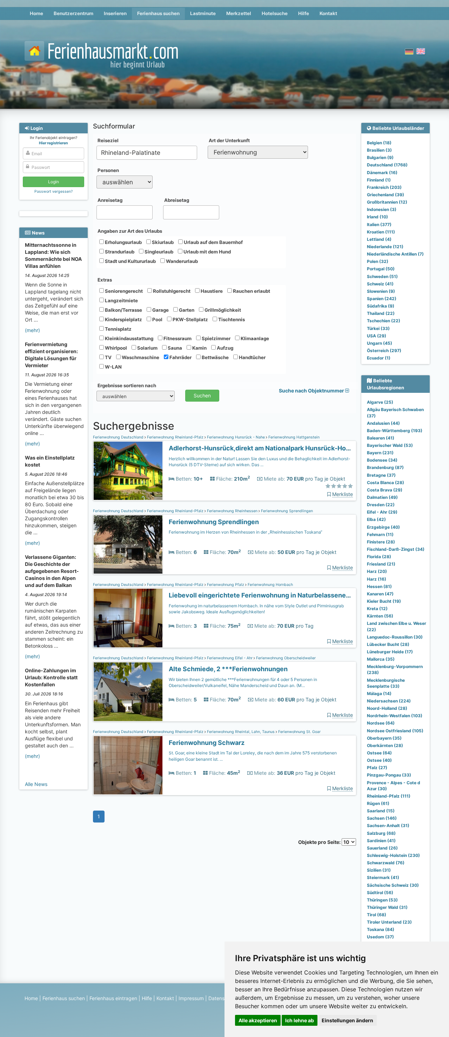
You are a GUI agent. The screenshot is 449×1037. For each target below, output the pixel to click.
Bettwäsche (215, 357)
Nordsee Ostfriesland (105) (395, 730)
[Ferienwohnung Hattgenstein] (128, 471)
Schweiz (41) (380, 283)
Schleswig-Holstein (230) (393, 855)
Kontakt (328, 13)
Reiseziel (108, 140)
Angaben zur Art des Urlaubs (130, 231)
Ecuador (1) (378, 358)
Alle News (36, 784)
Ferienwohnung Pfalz (225, 584)
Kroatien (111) (381, 232)
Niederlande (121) (385, 246)
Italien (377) (379, 224)
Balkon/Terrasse (123, 310)
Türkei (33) (378, 328)
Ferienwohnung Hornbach (270, 584)
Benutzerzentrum (73, 13)
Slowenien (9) (381, 291)
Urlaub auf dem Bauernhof (213, 242)
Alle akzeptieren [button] (258, 1020)
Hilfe (303, 13)
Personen (108, 170)
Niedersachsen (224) (389, 701)
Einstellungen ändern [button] (347, 1020)
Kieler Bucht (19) (384, 601)
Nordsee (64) (381, 723)
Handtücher (252, 357)
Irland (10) (377, 216)
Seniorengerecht (123, 291)
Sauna (174, 348)
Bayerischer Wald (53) (390, 445)
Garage (160, 310)
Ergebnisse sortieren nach (127, 385)
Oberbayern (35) (384, 738)
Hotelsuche (275, 13)
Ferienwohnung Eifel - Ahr (230, 658)
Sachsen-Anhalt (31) (388, 825)
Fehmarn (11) (380, 534)
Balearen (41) (380, 438)
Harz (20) (377, 571)
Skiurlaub (162, 242)
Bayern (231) (380, 452)
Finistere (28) (381, 541)
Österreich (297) (384, 350)
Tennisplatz (118, 329)
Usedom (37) (380, 936)
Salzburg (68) (381, 833)
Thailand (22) (381, 313)
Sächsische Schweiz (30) (393, 885)
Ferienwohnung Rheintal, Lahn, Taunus (241, 731)
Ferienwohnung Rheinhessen (232, 511)
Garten (186, 310)
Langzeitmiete (121, 300)
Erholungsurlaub (123, 242)
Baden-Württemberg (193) (394, 430)
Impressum (191, 998)
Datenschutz (222, 998)
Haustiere (211, 291)
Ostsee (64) (379, 752)
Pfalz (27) (377, 767)
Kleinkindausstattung (128, 338)
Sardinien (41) (381, 840)
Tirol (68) (376, 914)
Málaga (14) (379, 693)
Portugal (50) (381, 268)
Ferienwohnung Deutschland (119, 437)
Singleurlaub (158, 252)
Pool (156, 319)
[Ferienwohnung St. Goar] (128, 765)
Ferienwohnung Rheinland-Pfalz (175, 437)
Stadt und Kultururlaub (130, 261)
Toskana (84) (380, 929)
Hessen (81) (379, 586)
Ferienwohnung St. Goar (299, 731)
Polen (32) (377, 261)
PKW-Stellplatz (190, 319)
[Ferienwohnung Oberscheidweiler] (128, 691)
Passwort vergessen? (53, 191)
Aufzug (224, 348)
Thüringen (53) (382, 900)
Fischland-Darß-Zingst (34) (395, 549)
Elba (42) (376, 519)
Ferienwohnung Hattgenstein (293, 437)
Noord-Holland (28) (387, 708)
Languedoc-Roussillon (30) (395, 637)
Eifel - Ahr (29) (382, 512)
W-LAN (113, 367)
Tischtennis (231, 319)
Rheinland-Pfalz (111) (388, 796)
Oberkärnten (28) (385, 745)
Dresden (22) (381, 504)
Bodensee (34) (382, 460)
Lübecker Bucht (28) (388, 644)
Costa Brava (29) (384, 490)
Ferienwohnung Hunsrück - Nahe (236, 437)
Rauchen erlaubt (251, 291)
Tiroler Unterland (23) (389, 922)
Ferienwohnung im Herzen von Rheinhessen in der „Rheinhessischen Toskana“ (245, 532)
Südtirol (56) (380, 892)
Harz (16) (376, 579)
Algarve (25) (380, 402)
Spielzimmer (215, 338)
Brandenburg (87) (385, 467)
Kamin (199, 348)
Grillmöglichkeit (222, 310)
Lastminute (203, 13)
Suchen (202, 395)
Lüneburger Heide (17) (390, 651)
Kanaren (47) (380, 593)
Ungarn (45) (379, 343)
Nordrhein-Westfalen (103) (394, 715)
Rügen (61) (378, 803)
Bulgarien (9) (380, 157)
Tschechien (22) (383, 320)
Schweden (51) (382, 276)
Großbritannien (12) (387, 202)
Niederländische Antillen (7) (395, 254)
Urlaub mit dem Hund (206, 252)
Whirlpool (115, 348)
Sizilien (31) (379, 870)
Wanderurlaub (181, 261)
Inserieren (115, 13)
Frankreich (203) (384, 187)
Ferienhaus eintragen (113, 998)
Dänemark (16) (382, 172)
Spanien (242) (381, 298)
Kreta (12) (377, 608)
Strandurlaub (119, 252)
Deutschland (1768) (387, 164)
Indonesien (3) (381, 209)
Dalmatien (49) (382, 497)
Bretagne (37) (381, 475)
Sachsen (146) (382, 818)
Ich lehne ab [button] (299, 1020)
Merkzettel (238, 13)
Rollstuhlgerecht (171, 291)
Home (36, 13)
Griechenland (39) (385, 194)
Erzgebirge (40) (383, 527)
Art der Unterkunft (229, 140)
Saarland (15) (381, 810)
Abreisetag (176, 200)
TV (108, 357)
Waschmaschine (140, 357)
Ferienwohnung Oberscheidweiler (285, 658)
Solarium (147, 348)
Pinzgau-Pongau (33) (389, 775)
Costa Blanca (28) (385, 482)
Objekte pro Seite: (320, 842)
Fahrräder (180, 357)
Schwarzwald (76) (385, 862)
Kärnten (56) (380, 616)
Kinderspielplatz (123, 319)
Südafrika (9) (380, 306)
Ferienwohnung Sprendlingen (286, 511)
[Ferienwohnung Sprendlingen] (128, 544)
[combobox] (146, 153)
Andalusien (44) (383, 423)
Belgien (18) (379, 142)
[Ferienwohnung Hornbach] (128, 618)
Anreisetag (110, 200)
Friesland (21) (381, 564)
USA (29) (376, 335)
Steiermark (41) (383, 877)
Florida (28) (379, 556)
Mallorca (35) (381, 659)
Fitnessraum (177, 338)
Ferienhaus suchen (158, 13)
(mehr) (32, 330)
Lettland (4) (379, 239)
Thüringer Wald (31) (387, 907)
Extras (105, 280)
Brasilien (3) (379, 150)
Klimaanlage (254, 338)
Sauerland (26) (382, 848)
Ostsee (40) (379, 760)
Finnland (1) (379, 180)
